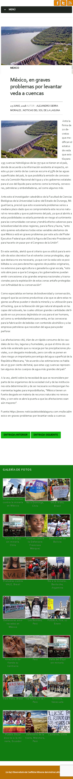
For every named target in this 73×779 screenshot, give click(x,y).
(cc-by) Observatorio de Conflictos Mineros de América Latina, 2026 (36, 772)
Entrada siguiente (46, 435)
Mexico (14, 68)
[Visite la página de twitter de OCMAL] (63, 3)
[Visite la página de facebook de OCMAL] (57, 3)
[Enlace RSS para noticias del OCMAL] (70, 3)
